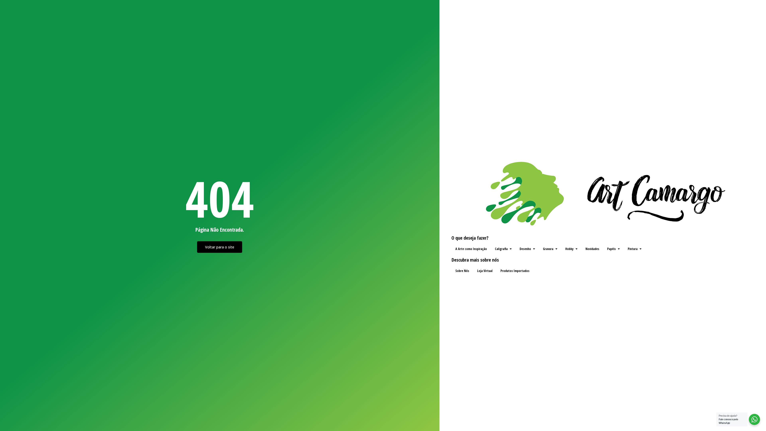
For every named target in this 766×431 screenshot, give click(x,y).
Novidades (592, 249)
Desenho (525, 249)
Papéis (611, 249)
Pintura (633, 249)
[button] (219, 247)
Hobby (569, 249)
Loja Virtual (485, 271)
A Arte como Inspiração (471, 249)
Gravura (548, 249)
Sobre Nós (462, 271)
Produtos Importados (514, 271)
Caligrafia (501, 249)
